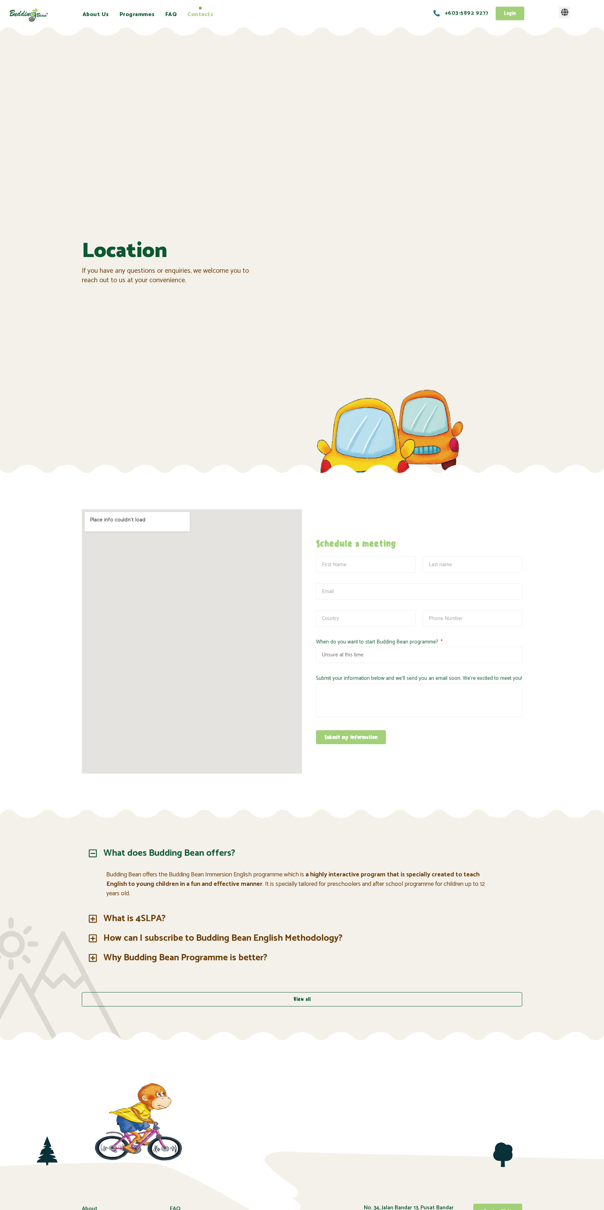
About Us (95, 14)
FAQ (171, 14)
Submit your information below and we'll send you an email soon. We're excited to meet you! (419, 678)
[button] (564, 12)
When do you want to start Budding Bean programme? (378, 642)
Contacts (200, 14)
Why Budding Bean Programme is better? (185, 957)
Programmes (137, 14)
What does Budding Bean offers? (169, 853)
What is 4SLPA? (134, 918)
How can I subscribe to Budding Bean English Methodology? (223, 938)
